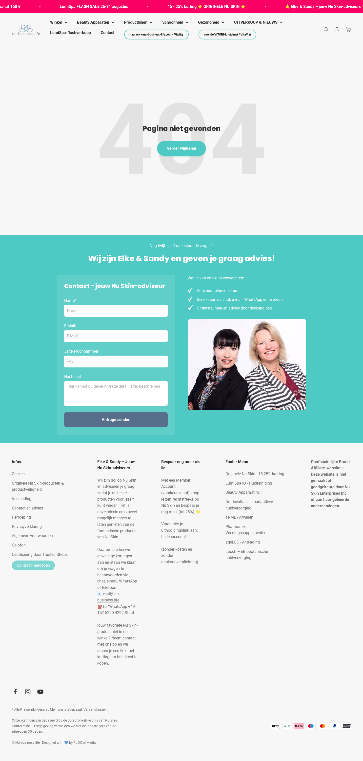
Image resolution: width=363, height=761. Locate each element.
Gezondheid (208, 22)
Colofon (19, 545)
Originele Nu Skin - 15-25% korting (254, 473)
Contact (107, 32)
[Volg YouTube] (40, 691)
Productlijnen (135, 22)
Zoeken (18, 473)
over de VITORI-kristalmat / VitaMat (227, 34)
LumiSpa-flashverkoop (70, 32)
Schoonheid (172, 22)
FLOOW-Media (85, 742)
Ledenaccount (173, 536)
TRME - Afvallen (239, 517)
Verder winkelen (181, 148)
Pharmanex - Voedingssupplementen (245, 529)
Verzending (21, 498)
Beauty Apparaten (93, 22)
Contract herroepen (33, 565)
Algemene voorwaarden (32, 535)
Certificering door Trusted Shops (40, 554)
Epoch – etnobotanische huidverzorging (246, 554)
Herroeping (21, 517)
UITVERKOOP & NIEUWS (256, 22)
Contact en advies (27, 508)
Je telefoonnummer (81, 351)
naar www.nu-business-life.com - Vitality (156, 34)
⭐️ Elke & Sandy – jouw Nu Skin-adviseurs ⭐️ (317, 6)
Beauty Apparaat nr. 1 (244, 492)
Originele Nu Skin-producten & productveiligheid (38, 486)
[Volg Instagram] (27, 691)
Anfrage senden (116, 419)
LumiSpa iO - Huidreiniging (248, 483)
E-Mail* (70, 326)
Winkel (56, 22)
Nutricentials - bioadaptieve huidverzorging (249, 504)
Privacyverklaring (27, 526)
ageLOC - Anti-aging (242, 542)
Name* (70, 300)
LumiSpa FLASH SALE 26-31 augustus (85, 6)
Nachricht (72, 376)
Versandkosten (95, 709)
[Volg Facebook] (15, 691)
